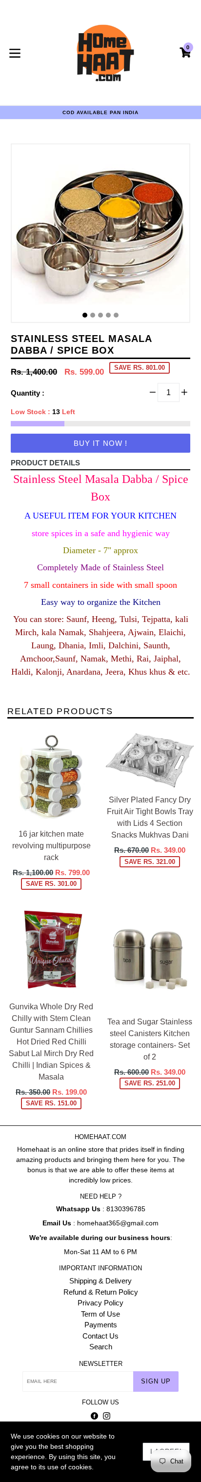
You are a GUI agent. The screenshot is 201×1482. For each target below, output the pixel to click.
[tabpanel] (100, 235)
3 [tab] (100, 315)
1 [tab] (84, 315)
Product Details (45, 463)
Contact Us (100, 1336)
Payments (100, 1325)
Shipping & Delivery (100, 1281)
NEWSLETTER (100, 1363)
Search (100, 1346)
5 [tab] (116, 315)
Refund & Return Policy (100, 1292)
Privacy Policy (100, 1303)
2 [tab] (92, 315)
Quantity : (27, 393)
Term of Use (100, 1314)
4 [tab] (108, 315)
